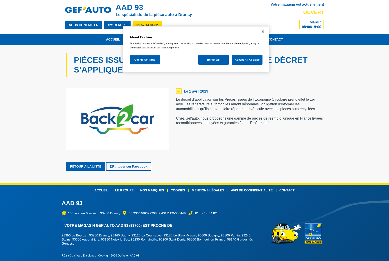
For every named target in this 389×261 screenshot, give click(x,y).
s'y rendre (117, 25)
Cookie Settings (144, 59)
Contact (275, 39)
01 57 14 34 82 (147, 25)
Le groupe (124, 190)
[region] (196, 49)
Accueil (113, 39)
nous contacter (83, 25)
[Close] (263, 31)
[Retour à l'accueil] (90, 10)
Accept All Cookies (247, 59)
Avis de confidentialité (252, 190)
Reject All (213, 59)
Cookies (178, 190)
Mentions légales (208, 190)
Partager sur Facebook (130, 166)
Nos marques (152, 190)
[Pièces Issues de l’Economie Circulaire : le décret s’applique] (117, 120)
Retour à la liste (85, 166)
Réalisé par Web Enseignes (79, 255)
